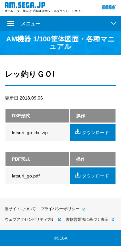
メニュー (30, 23)
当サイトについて (20, 209)
